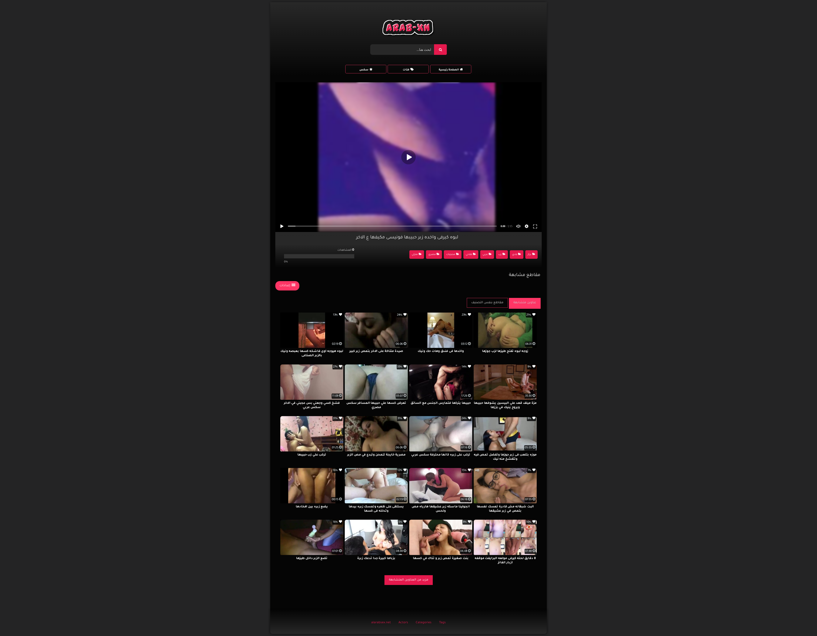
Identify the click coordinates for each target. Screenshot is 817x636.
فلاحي (469, 254)
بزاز (529, 254)
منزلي (415, 254)
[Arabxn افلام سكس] (408, 28)
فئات (406, 69)
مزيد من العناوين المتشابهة (408, 580)
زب (499, 254)
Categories (423, 623)
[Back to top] (803, 623)
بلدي (514, 254)
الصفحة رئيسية (449, 69)
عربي (485, 254)
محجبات (450, 254)
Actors (403, 623)
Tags (442, 623)
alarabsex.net (381, 623)
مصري (432, 254)
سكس (363, 69)
